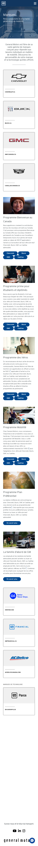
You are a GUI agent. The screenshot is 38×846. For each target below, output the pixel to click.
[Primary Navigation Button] (35, 3)
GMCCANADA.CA (10, 154)
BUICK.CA (8, 123)
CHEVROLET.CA (10, 92)
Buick (24, 253)
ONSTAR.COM (9, 610)
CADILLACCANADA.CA (12, 185)
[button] (32, 840)
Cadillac (21, 257)
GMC (8, 257)
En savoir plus (12, 523)
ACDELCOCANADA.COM (13, 672)
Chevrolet (10, 253)
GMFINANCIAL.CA (11, 641)
